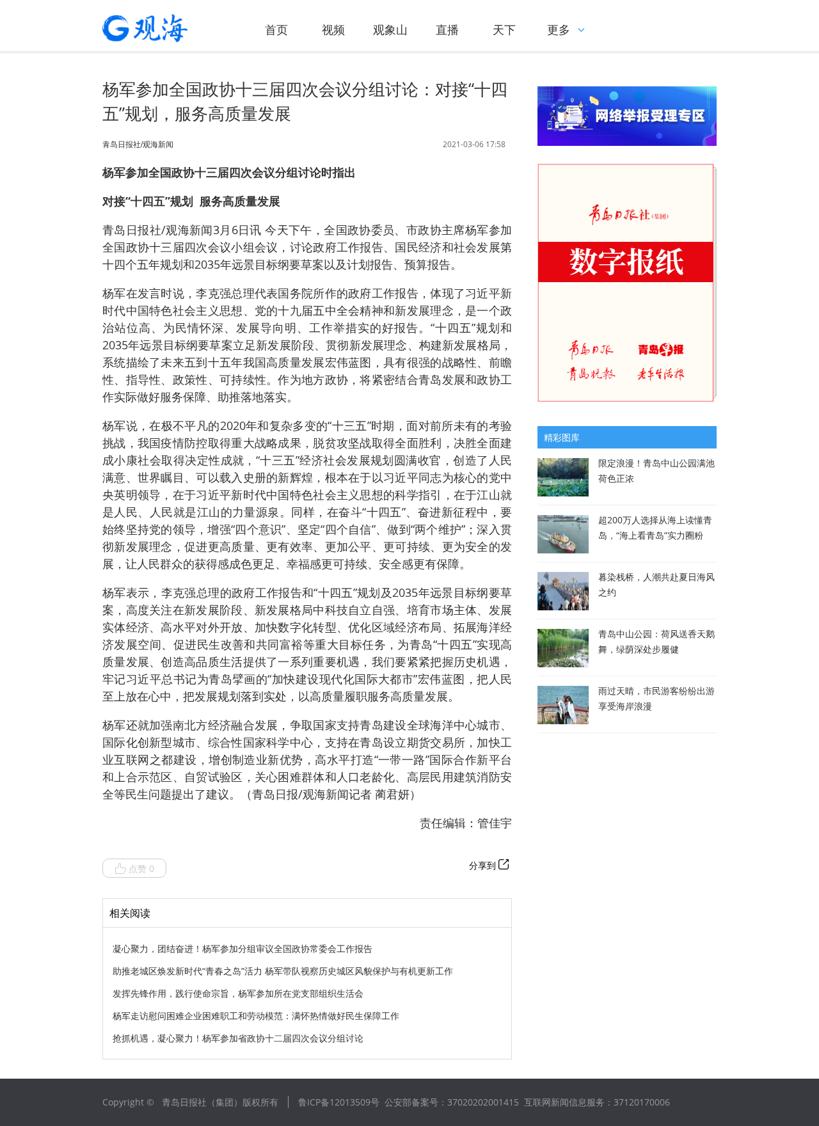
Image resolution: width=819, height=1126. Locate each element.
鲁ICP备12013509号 (338, 1102)
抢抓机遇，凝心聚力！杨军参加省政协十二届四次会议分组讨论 (238, 1038)
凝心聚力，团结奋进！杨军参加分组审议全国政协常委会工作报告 (242, 948)
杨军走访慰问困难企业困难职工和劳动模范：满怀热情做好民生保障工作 (256, 1016)
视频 (333, 29)
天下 (504, 29)
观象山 (390, 29)
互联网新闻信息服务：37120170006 (597, 1102)
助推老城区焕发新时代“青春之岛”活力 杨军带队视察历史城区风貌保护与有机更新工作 (283, 971)
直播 (447, 29)
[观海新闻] (163, 28)
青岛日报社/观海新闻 (137, 144)
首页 (276, 29)
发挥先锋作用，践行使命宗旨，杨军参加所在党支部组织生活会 (238, 993)
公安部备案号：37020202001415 (452, 1102)
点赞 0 (141, 868)
